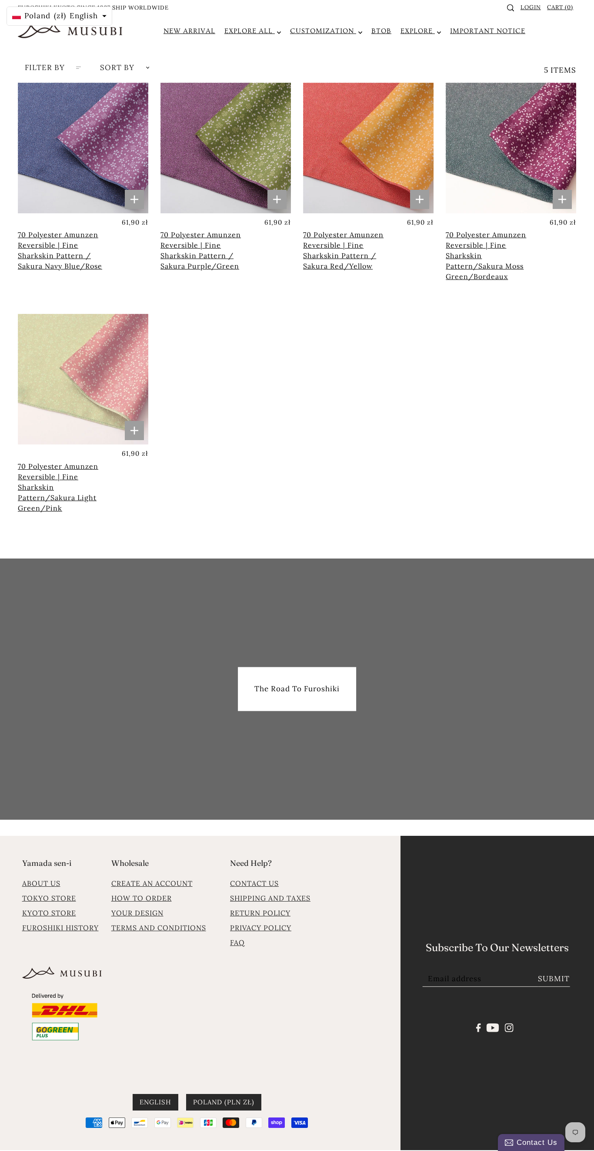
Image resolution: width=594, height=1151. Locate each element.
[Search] (510, 7)
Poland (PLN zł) (223, 1102)
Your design (137, 913)
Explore (417, 31)
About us (41, 883)
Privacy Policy (260, 927)
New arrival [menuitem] (189, 31)
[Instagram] (508, 1027)
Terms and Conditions (158, 927)
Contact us (254, 883)
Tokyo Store (49, 898)
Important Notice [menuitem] (487, 31)
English (155, 1102)
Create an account (152, 883)
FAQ (237, 942)
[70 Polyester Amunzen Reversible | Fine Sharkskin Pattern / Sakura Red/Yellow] (368, 148)
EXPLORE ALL (249, 31)
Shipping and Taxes (270, 898)
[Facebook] (478, 1027)
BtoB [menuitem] (381, 31)
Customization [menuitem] (323, 31)
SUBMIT (554, 978)
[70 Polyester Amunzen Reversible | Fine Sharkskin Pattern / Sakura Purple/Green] (225, 148)
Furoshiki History (60, 927)
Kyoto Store (49, 913)
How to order (141, 898)
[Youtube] (493, 1027)
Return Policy (260, 913)
